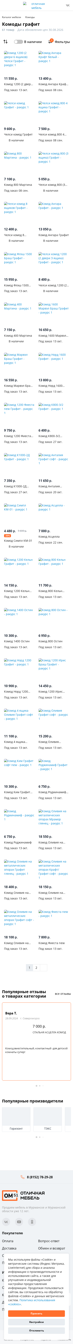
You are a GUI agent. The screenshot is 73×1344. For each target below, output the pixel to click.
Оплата (7, 1241)
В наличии (33, 42)
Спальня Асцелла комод (49, 1032)
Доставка (9, 1248)
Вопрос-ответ (48, 1241)
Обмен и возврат (51, 1248)
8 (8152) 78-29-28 (40, 1177)
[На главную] (23, 1195)
